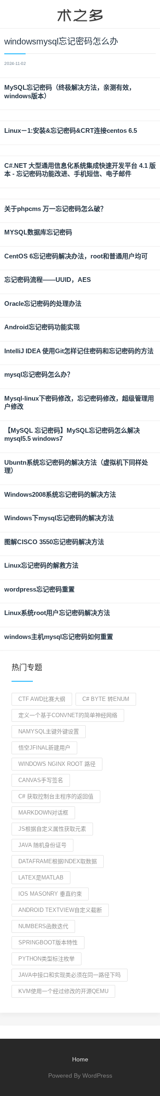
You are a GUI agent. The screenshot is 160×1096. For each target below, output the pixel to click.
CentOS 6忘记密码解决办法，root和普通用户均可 (76, 256)
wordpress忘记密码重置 (39, 589)
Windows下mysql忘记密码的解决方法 (59, 518)
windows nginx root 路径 (57, 764)
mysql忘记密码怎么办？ (38, 374)
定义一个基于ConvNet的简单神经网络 (67, 715)
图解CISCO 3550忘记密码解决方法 (54, 541)
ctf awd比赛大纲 (41, 699)
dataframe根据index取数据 (57, 861)
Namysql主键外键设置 (48, 731)
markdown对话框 (43, 812)
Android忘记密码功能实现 (42, 327)
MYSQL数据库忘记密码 (38, 232)
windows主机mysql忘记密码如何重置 (58, 636)
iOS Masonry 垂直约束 (50, 894)
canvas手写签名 (40, 780)
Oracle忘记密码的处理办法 (42, 303)
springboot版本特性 (48, 942)
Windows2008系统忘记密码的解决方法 (60, 494)
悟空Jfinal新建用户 (44, 747)
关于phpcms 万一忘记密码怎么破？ (55, 208)
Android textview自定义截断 (60, 910)
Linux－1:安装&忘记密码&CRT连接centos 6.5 (70, 130)
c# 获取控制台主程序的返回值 (55, 796)
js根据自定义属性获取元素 (52, 829)
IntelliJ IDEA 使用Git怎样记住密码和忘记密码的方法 (79, 351)
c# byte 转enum (105, 699)
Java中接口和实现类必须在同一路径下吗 (69, 975)
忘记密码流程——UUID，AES (47, 279)
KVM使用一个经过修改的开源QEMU (63, 991)
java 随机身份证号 (42, 845)
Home (80, 1059)
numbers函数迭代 (43, 926)
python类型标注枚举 (46, 958)
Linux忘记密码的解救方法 (41, 565)
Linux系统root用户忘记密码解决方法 (57, 612)
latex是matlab (41, 877)
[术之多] (80, 14)
